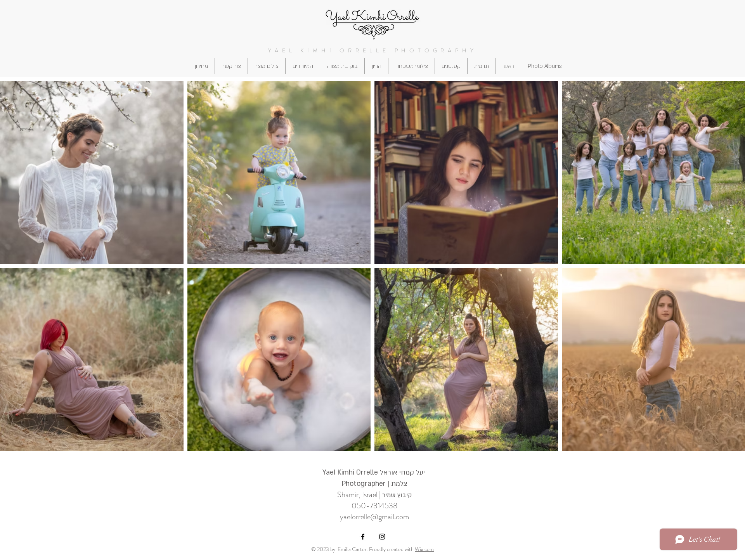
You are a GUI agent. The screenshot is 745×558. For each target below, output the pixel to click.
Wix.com (424, 549)
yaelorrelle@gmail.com (374, 516)
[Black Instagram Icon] (382, 537)
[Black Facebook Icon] (363, 537)
